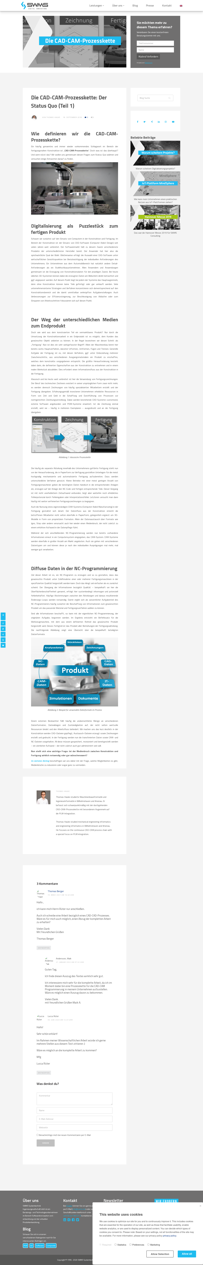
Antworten (44, 947)
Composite (51, 1245)
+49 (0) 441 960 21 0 (72, 1215)
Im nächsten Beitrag (40, 760)
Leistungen (95, 5)
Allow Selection (160, 1254)
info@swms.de (79, 1209)
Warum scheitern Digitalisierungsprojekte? (155, 168)
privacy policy (169, 1235)
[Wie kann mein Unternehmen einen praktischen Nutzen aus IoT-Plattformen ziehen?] (155, 183)
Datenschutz (148, 63)
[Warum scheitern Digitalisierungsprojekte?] (155, 153)
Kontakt (167, 5)
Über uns (117, 5)
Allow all (187, 1253)
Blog (135, 5)
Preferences (138, 1244)
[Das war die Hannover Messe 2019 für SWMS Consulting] (155, 217)
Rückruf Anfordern (148, 56)
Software (40, 1245)
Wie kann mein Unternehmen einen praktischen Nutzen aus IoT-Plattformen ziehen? (155, 200)
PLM (25, 1245)
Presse (150, 5)
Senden (45, 1143)
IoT (31, 1245)
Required (106, 1244)
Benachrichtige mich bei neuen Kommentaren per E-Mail (64, 1135)
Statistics (121, 1244)
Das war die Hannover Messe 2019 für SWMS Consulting (155, 234)
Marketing (155, 1244)
